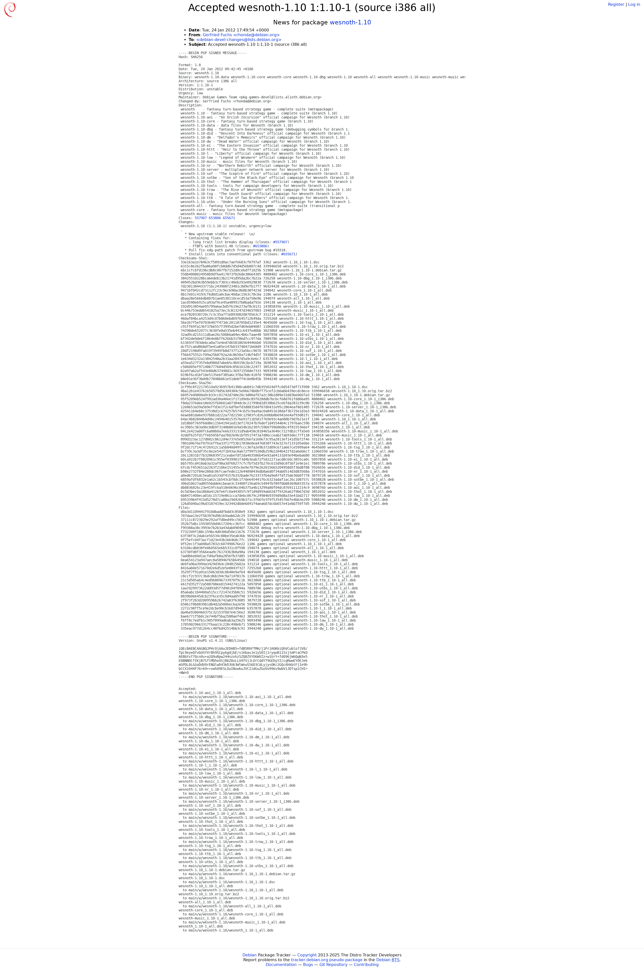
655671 (229, 218)
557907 (201, 218)
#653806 (260, 246)
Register (616, 4)
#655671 (288, 254)
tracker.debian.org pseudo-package (327, 959)
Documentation (281, 964)
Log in (634, 4)
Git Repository (333, 964)
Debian (250, 955)
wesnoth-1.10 (350, 22)
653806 (215, 218)
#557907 (280, 242)
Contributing (366, 964)
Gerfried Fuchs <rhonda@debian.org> (241, 34)
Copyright (307, 955)
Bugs (308, 964)
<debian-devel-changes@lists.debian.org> (238, 39)
